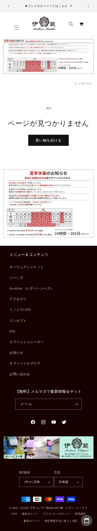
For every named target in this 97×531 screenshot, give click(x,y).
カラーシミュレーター (26, 342)
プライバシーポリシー (56, 513)
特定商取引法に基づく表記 (61, 520)
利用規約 (80, 513)
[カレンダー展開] (86, 520)
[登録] (76, 404)
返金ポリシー (30, 513)
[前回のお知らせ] (9, 6)
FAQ (12, 331)
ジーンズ (16, 278)
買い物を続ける (48, 140)
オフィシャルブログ (24, 363)
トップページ (83, 83)
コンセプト (18, 320)
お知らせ (16, 352)
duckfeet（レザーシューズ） (31, 288)
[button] (16, 27)
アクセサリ (18, 299)
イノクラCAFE (20, 310)
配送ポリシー (32, 520)
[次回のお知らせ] (88, 6)
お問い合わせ (19, 374)
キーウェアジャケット (26, 267)
